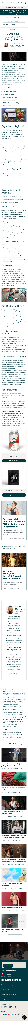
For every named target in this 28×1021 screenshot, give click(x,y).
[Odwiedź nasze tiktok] (9, 980)
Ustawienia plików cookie (9, 970)
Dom (4, 24)
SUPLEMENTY (14, 29)
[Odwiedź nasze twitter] (16, 980)
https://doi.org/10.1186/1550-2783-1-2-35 (14, 693)
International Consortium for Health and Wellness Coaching (14, 628)
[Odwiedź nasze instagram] (2, 980)
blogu (13, 548)
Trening (6, 17)
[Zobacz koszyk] (25, 3)
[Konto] (21, 3)
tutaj (20, 674)
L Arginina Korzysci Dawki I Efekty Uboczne (14, 26)
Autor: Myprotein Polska (16, 864)
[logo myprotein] (13, 3)
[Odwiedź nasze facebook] (6, 980)
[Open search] (6, 3)
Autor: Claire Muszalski (16, 45)
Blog (7, 24)
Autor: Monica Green (15, 888)
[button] (24, 1017)
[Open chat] (20, 980)
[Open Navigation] (3, 3)
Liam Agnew (17, 588)
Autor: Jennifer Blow (15, 768)
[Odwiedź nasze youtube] (13, 980)
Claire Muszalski (20, 607)
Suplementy (12, 24)
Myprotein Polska (19, 538)
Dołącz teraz (8, 965)
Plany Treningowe (18, 17)
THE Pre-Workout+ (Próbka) (14, 490)
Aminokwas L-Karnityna (14, 454)
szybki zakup (15, 460)
